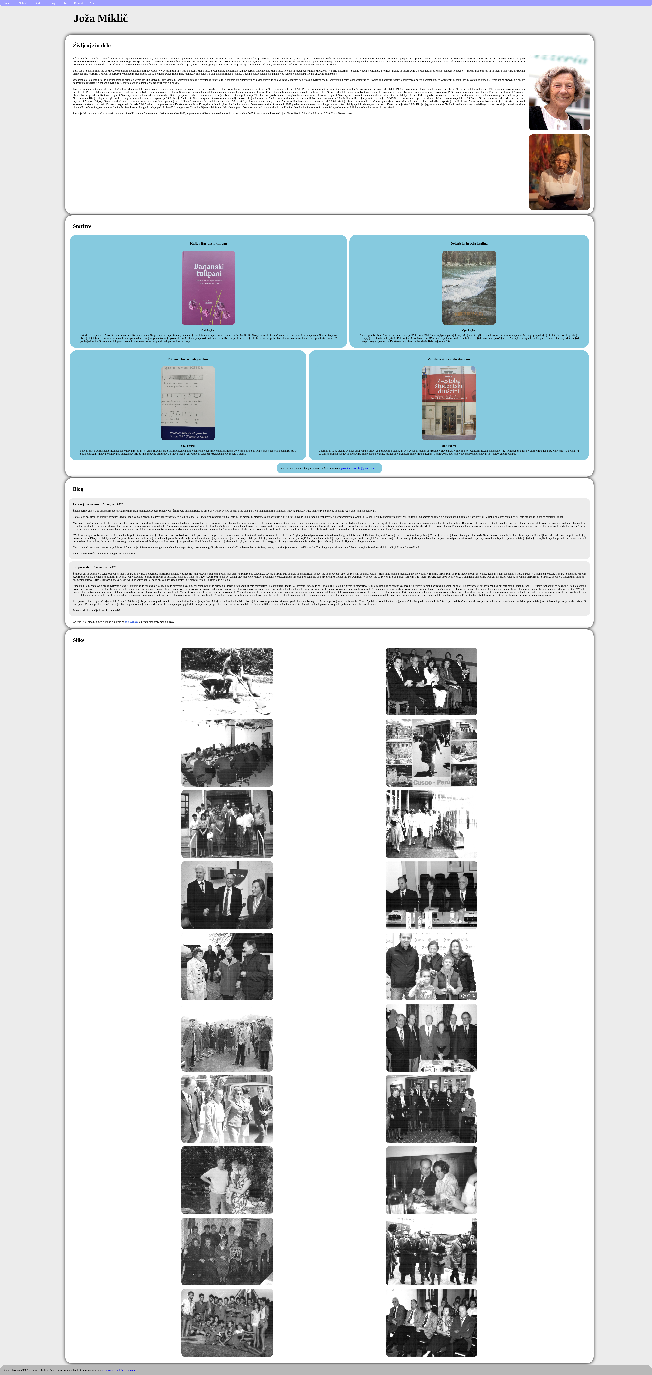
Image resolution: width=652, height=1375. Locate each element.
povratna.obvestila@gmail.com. (358, 468)
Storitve (39, 3)
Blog (52, 3)
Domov (7, 3)
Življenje (23, 3)
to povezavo (132, 621)
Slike (64, 3)
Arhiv (92, 3)
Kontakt (78, 3)
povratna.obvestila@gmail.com (118, 1370)
